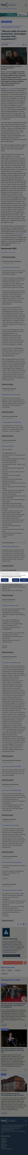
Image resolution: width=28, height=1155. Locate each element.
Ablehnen (15, 580)
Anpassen (4, 580)
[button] (26, 6)
